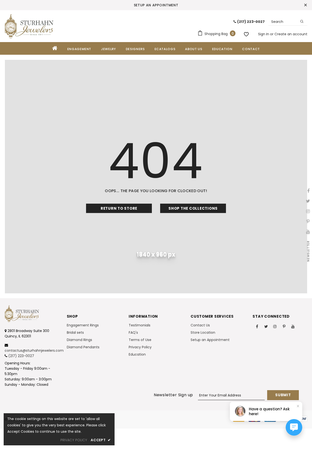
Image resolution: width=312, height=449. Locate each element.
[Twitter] (266, 326)
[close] (305, 5)
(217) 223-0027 (21, 355)
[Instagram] (275, 326)
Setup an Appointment (156, 5)
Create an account (290, 34)
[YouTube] (293, 326)
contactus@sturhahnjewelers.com (34, 350)
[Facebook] (257, 326)
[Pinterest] (284, 326)
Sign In (264, 34)
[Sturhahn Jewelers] (29, 26)
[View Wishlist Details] (247, 33)
